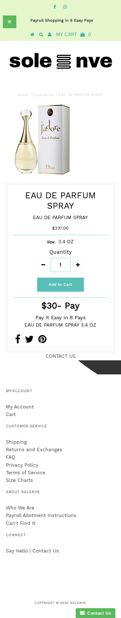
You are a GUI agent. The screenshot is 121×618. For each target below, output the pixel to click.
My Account (20, 407)
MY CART (73, 34)
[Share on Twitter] (29, 341)
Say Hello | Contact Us (32, 551)
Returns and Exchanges (34, 449)
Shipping (16, 442)
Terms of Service (25, 472)
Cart (11, 414)
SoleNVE (78, 603)
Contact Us (98, 613)
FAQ (10, 457)
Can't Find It (20, 523)
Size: (51, 242)
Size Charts (19, 480)
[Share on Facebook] (17, 341)
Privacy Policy (22, 465)
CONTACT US (61, 356)
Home (23, 95)
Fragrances (43, 95)
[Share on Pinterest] (42, 341)
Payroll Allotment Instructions (41, 515)
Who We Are (20, 508)
